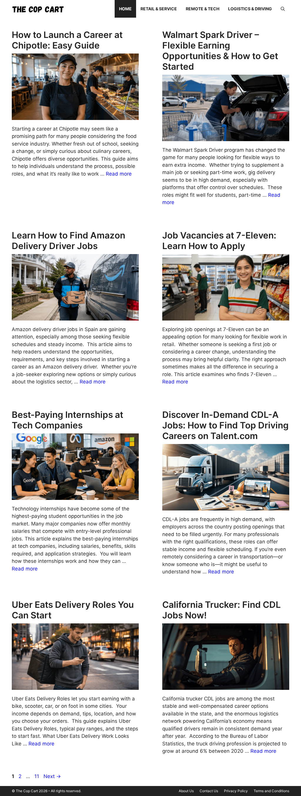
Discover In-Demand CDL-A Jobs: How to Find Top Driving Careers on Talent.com (225, 425)
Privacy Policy (236, 791)
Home (125, 8)
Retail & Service (159, 8)
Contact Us (209, 791)
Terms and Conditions (271, 791)
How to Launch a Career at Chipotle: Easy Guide (67, 40)
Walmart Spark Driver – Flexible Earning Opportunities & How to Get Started (220, 50)
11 (37, 776)
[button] (282, 9)
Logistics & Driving (250, 8)
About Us (186, 791)
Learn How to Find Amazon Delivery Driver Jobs (68, 240)
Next (52, 776)
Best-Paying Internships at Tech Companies (67, 419)
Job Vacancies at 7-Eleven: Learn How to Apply (219, 240)
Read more (119, 174)
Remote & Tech (202, 8)
